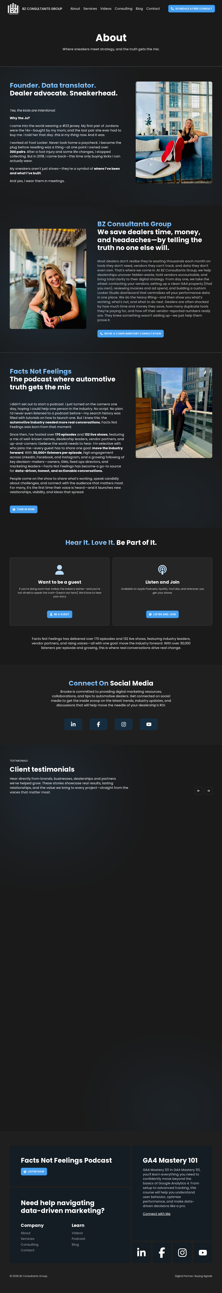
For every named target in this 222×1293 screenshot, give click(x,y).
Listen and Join (164, 614)
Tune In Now (26, 509)
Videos (105, 8)
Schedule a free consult (193, 9)
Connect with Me (156, 1214)
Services (90, 8)
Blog (139, 8)
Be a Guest (61, 614)
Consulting (123, 8)
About (75, 8)
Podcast (78, 1238)
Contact (153, 8)
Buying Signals (203, 1276)
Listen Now (36, 1171)
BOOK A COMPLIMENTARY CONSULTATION (132, 333)
